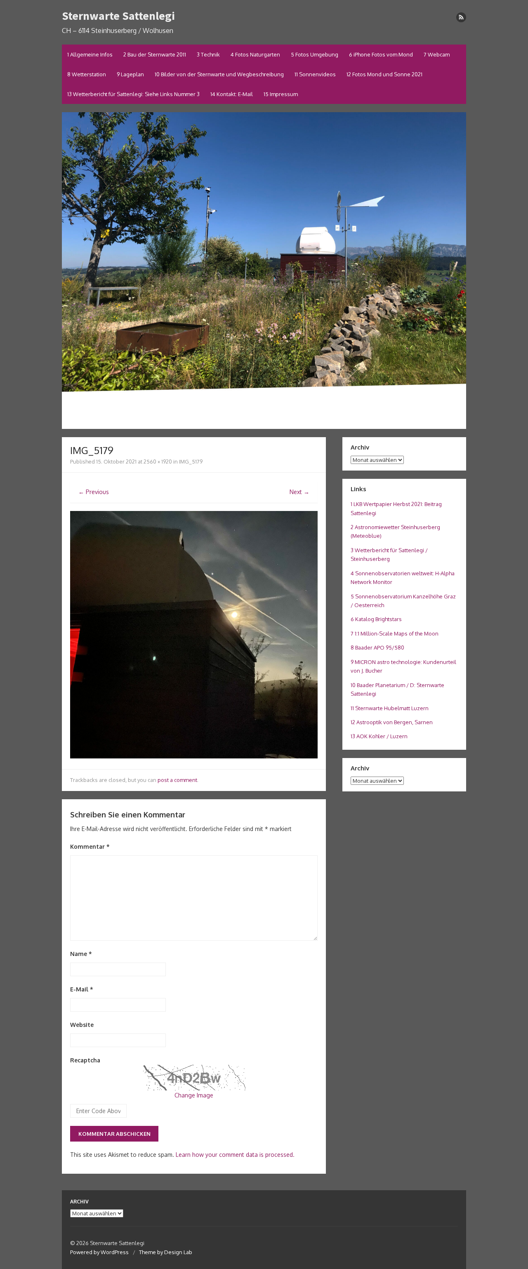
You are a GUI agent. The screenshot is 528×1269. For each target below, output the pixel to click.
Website (82, 1024)
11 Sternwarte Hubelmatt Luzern (390, 708)
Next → (299, 491)
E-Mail (81, 989)
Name (81, 953)
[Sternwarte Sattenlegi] (264, 270)
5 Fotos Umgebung (314, 54)
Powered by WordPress (99, 1252)
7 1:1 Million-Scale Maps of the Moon (394, 633)
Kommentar (90, 846)
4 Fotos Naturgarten (255, 54)
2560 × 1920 (158, 461)
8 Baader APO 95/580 (377, 647)
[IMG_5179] (194, 756)
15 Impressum (281, 94)
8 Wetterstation (86, 74)
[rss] (461, 17)
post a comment (177, 780)
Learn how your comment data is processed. (235, 1154)
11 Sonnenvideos (315, 74)
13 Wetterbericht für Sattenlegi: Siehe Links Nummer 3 (133, 94)
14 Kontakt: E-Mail (231, 94)
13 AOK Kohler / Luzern (379, 736)
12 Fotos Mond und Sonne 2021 (384, 74)
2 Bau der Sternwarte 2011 (154, 54)
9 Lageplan (130, 74)
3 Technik (208, 54)
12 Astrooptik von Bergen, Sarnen (392, 722)
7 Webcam (437, 54)
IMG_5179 (191, 461)
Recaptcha (85, 1060)
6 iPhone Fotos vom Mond (381, 54)
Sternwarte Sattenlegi (118, 15)
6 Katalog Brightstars (376, 619)
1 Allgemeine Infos (90, 54)
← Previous (93, 491)
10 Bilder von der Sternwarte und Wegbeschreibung (219, 74)
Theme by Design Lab (165, 1252)
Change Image (193, 1095)
